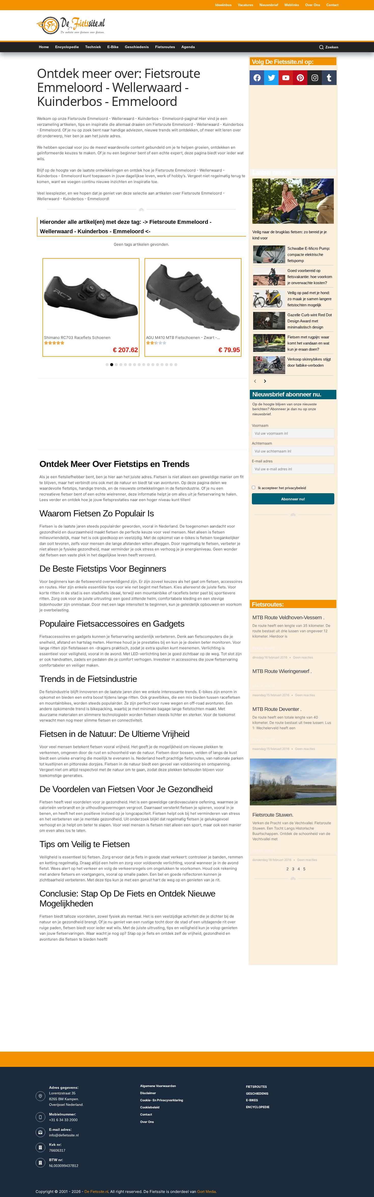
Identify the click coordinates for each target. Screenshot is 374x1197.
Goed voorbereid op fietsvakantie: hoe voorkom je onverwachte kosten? (309, 276)
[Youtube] (286, 77)
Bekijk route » (265, 648)
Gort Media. (207, 1191)
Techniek (93, 47)
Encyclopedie (67, 47)
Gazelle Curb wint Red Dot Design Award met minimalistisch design (309, 321)
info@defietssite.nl (64, 1135)
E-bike (113, 47)
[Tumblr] (329, 77)
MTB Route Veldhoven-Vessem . (288, 617)
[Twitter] (271, 77)
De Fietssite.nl (96, 1191)
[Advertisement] (245, 24)
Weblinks (291, 5)
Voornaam (260, 425)
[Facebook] (257, 77)
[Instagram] (314, 77)
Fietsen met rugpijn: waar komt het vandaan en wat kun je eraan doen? (308, 343)
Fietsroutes (165, 47)
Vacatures (245, 5)
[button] (107, 364)
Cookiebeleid (150, 1107)
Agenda (188, 47)
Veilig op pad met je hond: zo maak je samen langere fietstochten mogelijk (309, 299)
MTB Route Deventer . (276, 709)
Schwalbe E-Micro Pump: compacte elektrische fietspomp (308, 254)
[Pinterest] (300, 77)
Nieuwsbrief (269, 5)
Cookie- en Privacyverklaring (161, 1100)
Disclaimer (148, 1093)
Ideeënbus (223, 5)
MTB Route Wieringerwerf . (282, 671)
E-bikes (252, 1100)
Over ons (312, 5)
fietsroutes (256, 1087)
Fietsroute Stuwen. (272, 815)
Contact (332, 5)
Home (44, 47)
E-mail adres (262, 461)
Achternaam (262, 443)
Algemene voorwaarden (158, 1086)
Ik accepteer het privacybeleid (282, 488)
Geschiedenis (137, 47)
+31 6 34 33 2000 (63, 1120)
